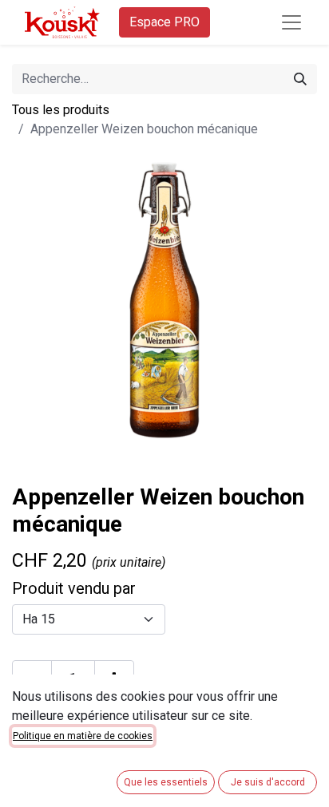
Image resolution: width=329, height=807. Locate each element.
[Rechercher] (300, 79)
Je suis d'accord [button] (268, 782)
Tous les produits (60, 109)
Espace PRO (164, 22)
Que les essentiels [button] (166, 782)
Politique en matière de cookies (83, 736)
